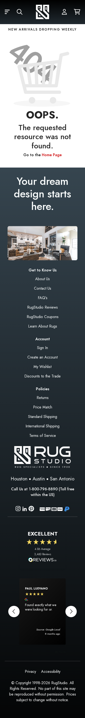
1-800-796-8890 (43, 489)
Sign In (42, 347)
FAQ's (42, 298)
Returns (43, 397)
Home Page (52, 155)
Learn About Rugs (42, 326)
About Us (42, 279)
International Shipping (43, 426)
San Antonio (62, 478)
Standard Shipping (42, 416)
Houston (19, 478)
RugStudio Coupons (43, 316)
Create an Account (42, 357)
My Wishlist (42, 366)
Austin (39, 478)
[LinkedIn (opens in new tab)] (24, 508)
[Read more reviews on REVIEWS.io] (42, 560)
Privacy (30, 671)
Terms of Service (42, 435)
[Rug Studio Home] (42, 12)
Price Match (42, 407)
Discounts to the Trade (42, 376)
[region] (42, 611)
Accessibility (50, 671)
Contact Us (42, 288)
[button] (7, 12)
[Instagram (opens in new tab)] (18, 509)
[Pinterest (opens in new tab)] (31, 509)
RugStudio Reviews (42, 307)
